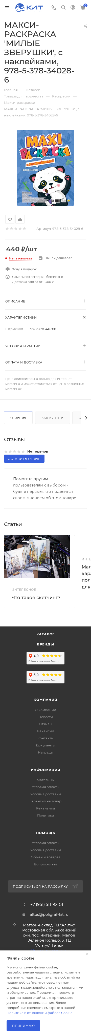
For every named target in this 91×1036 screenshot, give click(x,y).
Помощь (45, 833)
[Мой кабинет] (73, 8)
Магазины (45, 780)
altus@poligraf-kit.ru (49, 914)
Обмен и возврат (45, 857)
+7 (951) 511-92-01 (46, 905)
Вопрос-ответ (45, 864)
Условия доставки (45, 794)
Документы (45, 745)
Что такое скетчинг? (36, 597)
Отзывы (18, 418)
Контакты (45, 738)
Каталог (45, 634)
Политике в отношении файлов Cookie (40, 1013)
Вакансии (45, 731)
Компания (45, 700)
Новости (45, 717)
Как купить (52, 418)
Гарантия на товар (45, 801)
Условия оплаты (45, 787)
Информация (45, 770)
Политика (45, 815)
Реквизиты (45, 808)
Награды (45, 752)
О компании (45, 710)
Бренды (45, 644)
